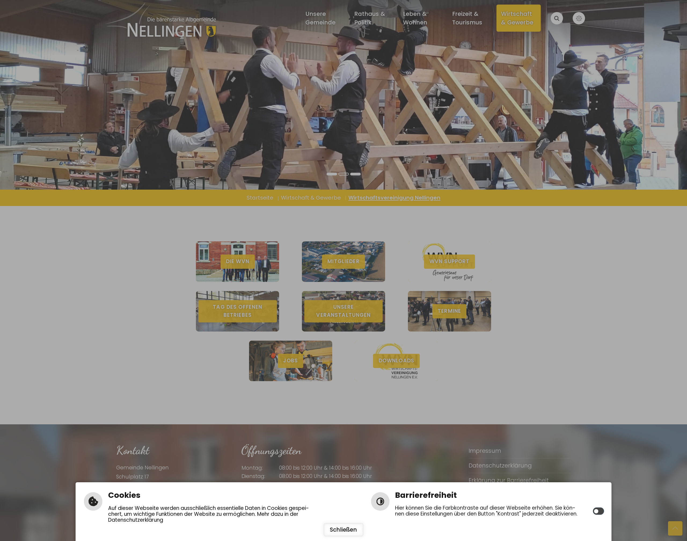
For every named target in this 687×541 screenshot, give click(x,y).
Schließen (343, 529)
